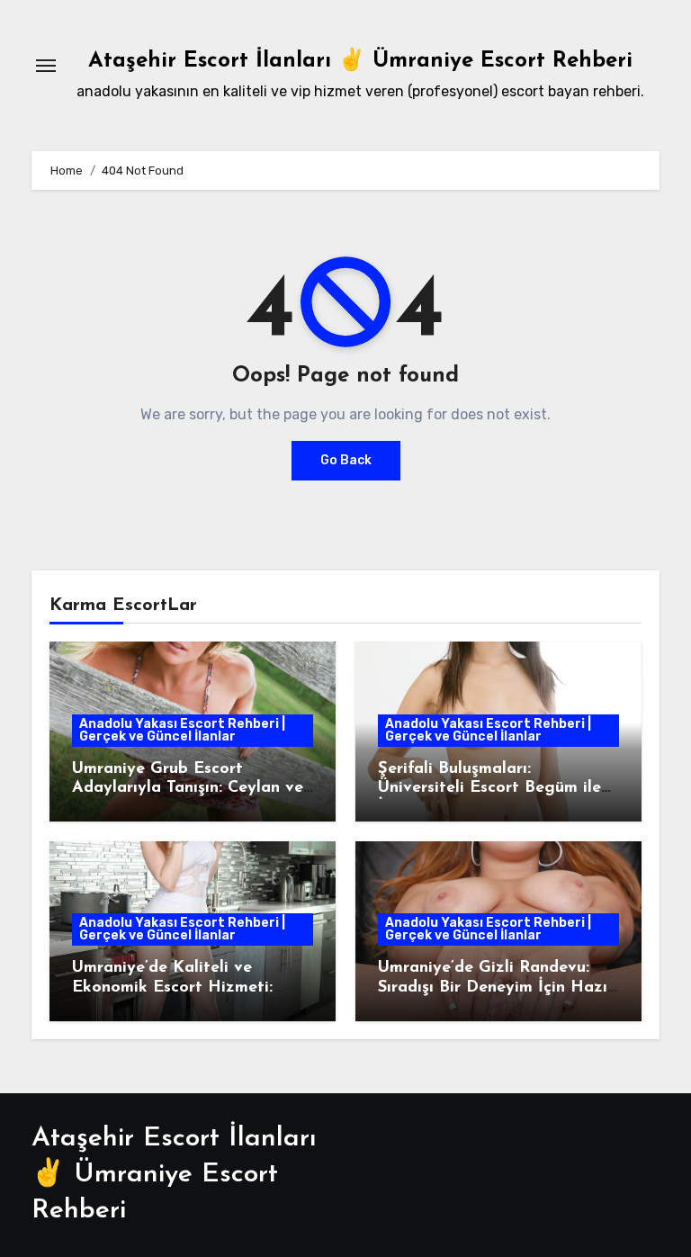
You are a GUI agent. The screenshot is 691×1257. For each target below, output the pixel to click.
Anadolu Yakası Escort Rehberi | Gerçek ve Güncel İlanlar (182, 730)
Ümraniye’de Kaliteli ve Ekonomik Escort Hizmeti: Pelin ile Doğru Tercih (172, 987)
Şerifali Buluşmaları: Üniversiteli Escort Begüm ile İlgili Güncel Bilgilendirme (489, 788)
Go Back (346, 460)
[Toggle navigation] (45, 65)
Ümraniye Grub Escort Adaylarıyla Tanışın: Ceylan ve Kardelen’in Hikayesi (187, 788)
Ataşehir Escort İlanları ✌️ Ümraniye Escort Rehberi (360, 61)
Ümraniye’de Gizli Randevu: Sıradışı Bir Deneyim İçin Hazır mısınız (496, 987)
